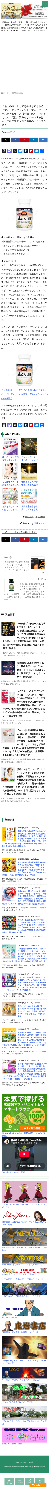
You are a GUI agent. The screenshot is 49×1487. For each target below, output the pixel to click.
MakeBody (18, 93)
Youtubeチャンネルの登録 (13, 1172)
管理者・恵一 (40, 523)
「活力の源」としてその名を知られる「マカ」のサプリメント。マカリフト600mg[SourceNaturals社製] (24, 394)
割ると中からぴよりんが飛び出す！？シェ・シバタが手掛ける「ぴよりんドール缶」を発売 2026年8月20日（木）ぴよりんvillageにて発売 (32, 1011)
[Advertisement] (24, 62)
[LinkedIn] (33, 140)
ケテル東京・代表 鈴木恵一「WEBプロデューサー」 (24, 1279)
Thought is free (39, 1467)
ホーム (6, 93)
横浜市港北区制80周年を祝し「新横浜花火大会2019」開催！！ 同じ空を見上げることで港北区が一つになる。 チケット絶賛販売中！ (31, 669)
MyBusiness (40, 517)
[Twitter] (5, 140)
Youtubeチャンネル (13, 1133)
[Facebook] (15, 140)
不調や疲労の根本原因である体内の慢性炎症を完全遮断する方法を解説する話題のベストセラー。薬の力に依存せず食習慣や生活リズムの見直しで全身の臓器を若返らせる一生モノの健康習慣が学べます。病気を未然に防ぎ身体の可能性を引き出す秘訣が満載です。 (24, 838)
